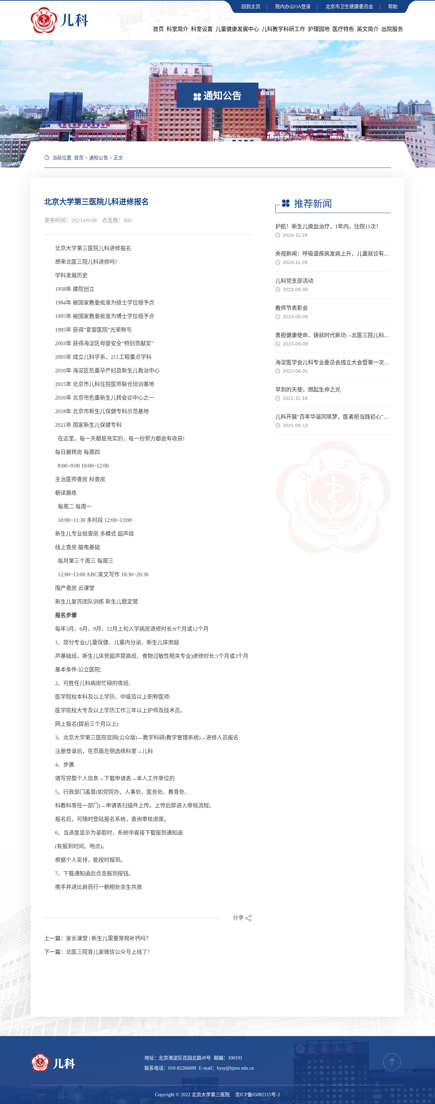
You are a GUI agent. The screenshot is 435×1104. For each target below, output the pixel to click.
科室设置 (202, 29)
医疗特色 (343, 29)
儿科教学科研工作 (283, 29)
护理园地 (319, 29)
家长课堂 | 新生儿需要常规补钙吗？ (108, 938)
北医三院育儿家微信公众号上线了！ (109, 952)
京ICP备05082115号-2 (257, 1094)
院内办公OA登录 (293, 6)
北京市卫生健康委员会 (349, 6)
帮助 (393, 6)
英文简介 (368, 29)
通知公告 (98, 157)
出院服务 (392, 29)
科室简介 (177, 29)
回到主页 (250, 6)
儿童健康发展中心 (237, 29)
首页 (158, 29)
